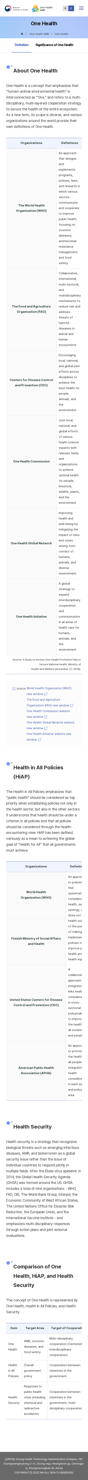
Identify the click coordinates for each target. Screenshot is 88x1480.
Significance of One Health (54, 45)
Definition (21, 45)
